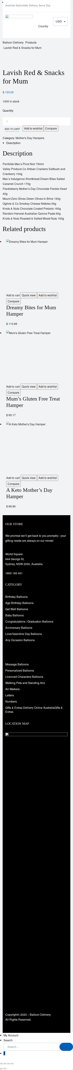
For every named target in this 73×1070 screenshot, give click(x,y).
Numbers (11, 701)
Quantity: (8, 110)
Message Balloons (17, 664)
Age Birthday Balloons (19, 603)
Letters (9, 695)
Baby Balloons (14, 615)
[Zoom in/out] (1, 1063)
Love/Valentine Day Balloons (23, 634)
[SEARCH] (66, 1047)
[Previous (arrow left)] (1, 1068)
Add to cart (12, 129)
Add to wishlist (33, 128)
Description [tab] (13, 143)
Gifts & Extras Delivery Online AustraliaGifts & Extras (34, 710)
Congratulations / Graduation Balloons (29, 621)
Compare (51, 128)
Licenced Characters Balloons (24, 677)
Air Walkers (12, 689)
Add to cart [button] (13, 295)
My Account (11, 1035)
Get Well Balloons (16, 609)
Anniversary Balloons (18, 628)
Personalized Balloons (19, 670)
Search (8, 1040)
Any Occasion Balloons (20, 640)
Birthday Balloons (16, 597)
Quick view (29, 295)
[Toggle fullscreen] (5, 1063)
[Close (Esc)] (12, 1063)
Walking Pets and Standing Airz (25, 683)
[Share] (8, 1063)
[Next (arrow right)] (5, 1068)
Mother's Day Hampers (30, 138)
